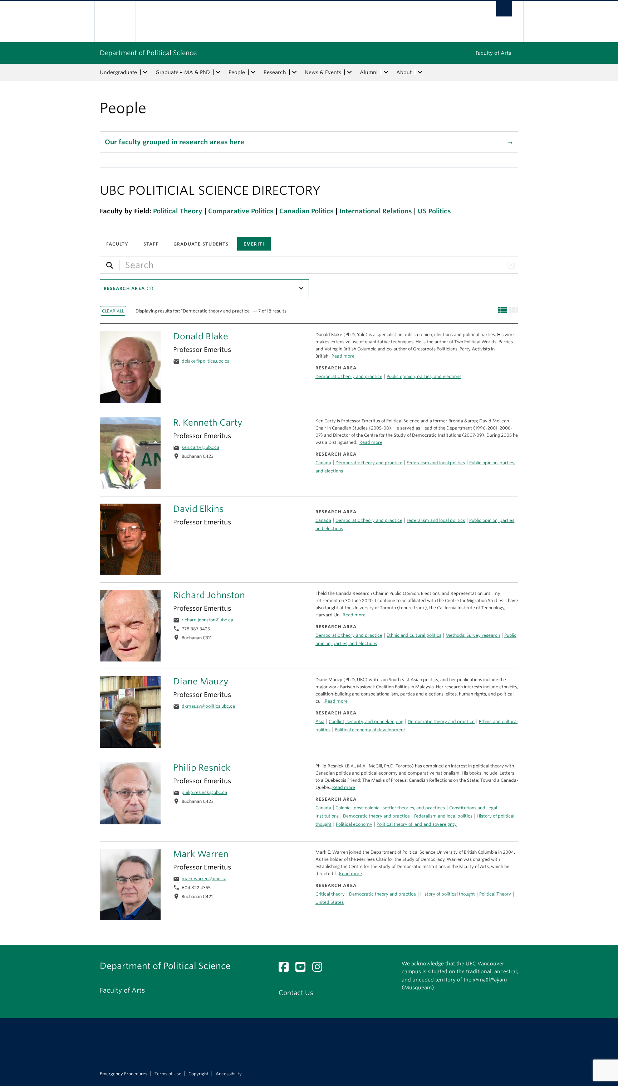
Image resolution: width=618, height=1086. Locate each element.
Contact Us (296, 993)
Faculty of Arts (493, 53)
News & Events (323, 72)
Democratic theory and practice (368, 520)
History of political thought (447, 894)
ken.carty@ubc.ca (200, 447)
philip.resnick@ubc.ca (204, 792)
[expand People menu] (253, 72)
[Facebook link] (286, 969)
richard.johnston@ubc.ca (207, 619)
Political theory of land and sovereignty (417, 824)
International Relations (375, 211)
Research (275, 72)
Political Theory (177, 211)
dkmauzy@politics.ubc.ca (208, 706)
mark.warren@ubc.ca (204, 878)
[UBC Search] (504, 8)
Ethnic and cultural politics (414, 635)
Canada (323, 520)
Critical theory (330, 894)
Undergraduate (118, 72)
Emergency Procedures (123, 1073)
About (404, 72)
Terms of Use (167, 1073)
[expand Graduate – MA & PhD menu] (218, 72)
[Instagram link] (320, 969)
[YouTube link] (303, 969)
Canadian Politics (306, 211)
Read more (336, 701)
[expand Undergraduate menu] (145, 72)
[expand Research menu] (294, 72)
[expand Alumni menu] (386, 72)
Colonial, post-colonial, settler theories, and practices (390, 807)
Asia (319, 721)
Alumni (369, 72)
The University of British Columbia (115, 21)
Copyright (198, 1073)
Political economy (354, 824)
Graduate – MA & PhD (183, 72)
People (237, 72)
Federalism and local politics (436, 520)
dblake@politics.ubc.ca (206, 361)
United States (329, 902)
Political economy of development (370, 729)
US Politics (434, 211)
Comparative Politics (241, 211)
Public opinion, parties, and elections (424, 376)
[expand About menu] (420, 72)
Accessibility (229, 1073)
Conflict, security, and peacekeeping (366, 721)
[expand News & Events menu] (349, 72)
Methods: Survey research (473, 635)
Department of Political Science (148, 53)
